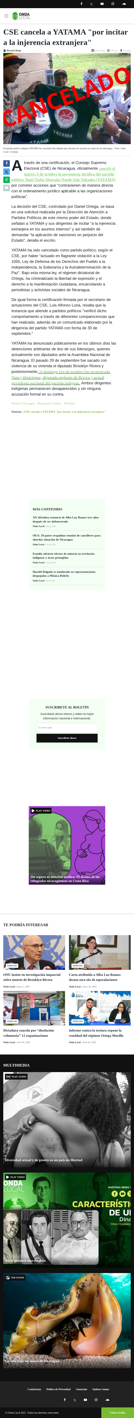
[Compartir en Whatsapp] (6, 180)
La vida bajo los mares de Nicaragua (32, 1361)
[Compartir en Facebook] (7, 163)
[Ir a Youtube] (102, 4)
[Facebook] (81, 4)
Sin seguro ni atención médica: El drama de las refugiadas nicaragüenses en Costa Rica (65, 879)
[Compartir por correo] (6, 188)
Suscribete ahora (67, 738)
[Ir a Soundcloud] (107, 1400)
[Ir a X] (75, 1400)
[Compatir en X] (6, 172)
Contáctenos (34, 1389)
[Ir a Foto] (67, 98)
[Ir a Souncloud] (124, 4)
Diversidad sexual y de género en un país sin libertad (43, 1160)
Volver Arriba (117, 1412)
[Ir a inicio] (21, 16)
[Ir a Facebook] (65, 1400)
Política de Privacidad (58, 1389)
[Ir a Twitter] (91, 4)
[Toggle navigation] (6, 16)
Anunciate (81, 1389)
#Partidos (69, 403)
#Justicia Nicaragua (23, 403)
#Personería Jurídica (49, 403)
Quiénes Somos (100, 1389)
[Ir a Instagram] (112, 4)
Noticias (16, 411)
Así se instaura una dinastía (25, 1260)
